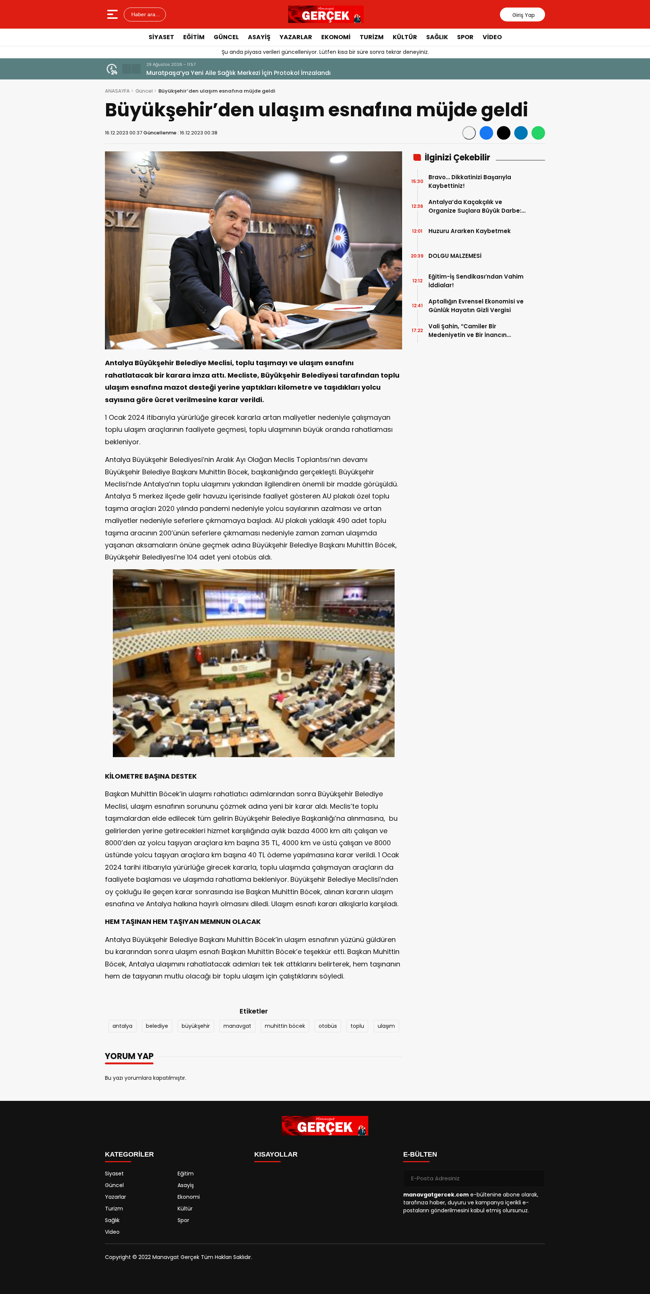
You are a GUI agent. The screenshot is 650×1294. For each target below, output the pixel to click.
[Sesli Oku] (469, 133)
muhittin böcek (285, 1026)
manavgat (237, 1026)
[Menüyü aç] (113, 14)
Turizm (372, 37)
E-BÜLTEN (420, 1154)
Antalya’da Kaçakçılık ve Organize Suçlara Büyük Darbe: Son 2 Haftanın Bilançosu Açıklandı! (474, 206)
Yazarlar (295, 37)
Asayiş (259, 37)
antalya (122, 1026)
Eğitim (194, 37)
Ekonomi (336, 37)
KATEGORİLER (129, 1154)
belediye (157, 1026)
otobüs (328, 1026)
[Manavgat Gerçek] (326, 14)
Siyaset (161, 37)
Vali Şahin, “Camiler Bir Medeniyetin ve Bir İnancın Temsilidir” (467, 330)
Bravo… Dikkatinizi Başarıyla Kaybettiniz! (469, 181)
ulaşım (386, 1026)
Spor (465, 37)
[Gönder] (536, 1178)
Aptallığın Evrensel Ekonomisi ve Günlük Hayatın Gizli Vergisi (476, 305)
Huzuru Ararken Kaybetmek (469, 231)
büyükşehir (196, 1026)
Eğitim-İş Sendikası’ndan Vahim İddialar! (476, 281)
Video (492, 37)
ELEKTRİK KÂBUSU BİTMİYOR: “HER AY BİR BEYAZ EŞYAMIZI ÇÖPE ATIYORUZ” (253, 73)
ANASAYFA (117, 90)
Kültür (405, 37)
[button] (126, 69)
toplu (357, 1026)
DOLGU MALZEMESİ (454, 256)
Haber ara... (145, 14)
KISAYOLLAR (276, 1154)
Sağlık (437, 37)
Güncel (226, 37)
